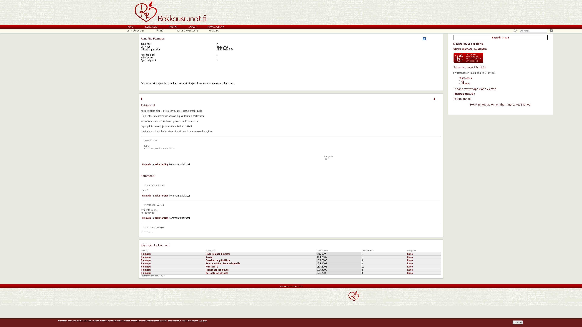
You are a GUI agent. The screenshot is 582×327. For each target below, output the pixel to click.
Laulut (192, 26)
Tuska (209, 257)
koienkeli (160, 205)
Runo (326, 159)
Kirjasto (214, 30)
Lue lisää (203, 321)
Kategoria (411, 250)
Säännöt (159, 30)
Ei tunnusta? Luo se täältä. (468, 43)
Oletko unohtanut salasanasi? (470, 49)
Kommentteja (367, 250)
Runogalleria (216, 26)
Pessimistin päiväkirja (218, 260)
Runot (131, 26)
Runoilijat (151, 26)
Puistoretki (212, 266)
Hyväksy (518, 322)
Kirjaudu (146, 164)
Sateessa (466, 78)
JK (462, 80)
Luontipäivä (322, 250)
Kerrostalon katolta (217, 273)
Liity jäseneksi (135, 30)
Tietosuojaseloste (187, 30)
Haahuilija (160, 227)
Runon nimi (211, 250)
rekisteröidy (161, 164)
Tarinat (173, 26)
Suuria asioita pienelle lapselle (223, 263)
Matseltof (160, 185)
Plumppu (146, 254)
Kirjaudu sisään (500, 37)
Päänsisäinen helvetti (218, 254)
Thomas (466, 83)
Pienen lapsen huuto (217, 269)
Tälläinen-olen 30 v (464, 93)
